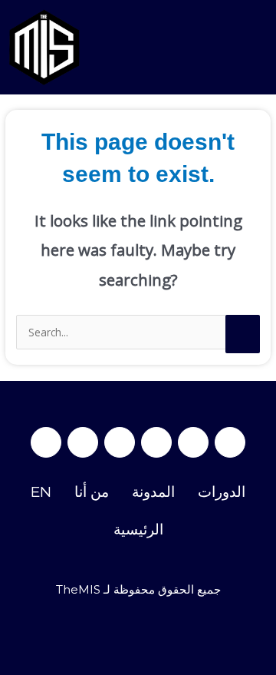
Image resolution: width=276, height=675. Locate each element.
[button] (256, 47)
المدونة (153, 492)
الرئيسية (138, 529)
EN (41, 492)
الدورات (221, 492)
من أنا (91, 492)
